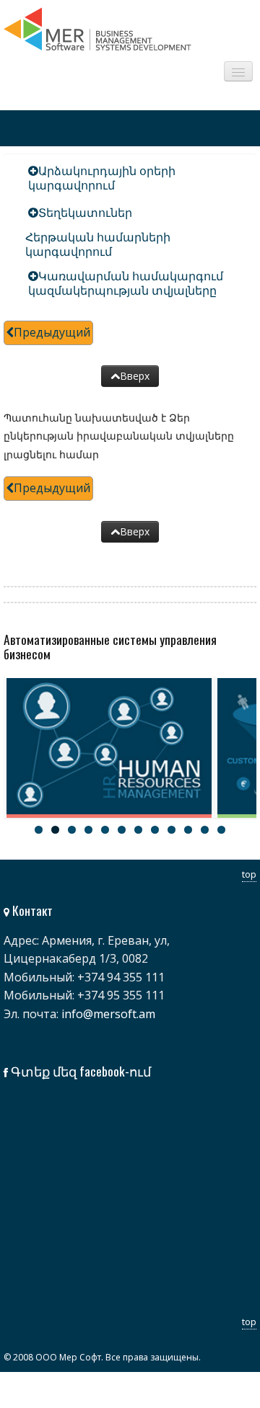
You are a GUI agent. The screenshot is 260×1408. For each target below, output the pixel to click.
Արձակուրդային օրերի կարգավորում (102, 178)
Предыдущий (52, 332)
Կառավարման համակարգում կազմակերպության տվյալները (125, 283)
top (249, 874)
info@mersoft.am (108, 1014)
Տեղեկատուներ (85, 212)
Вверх (135, 376)
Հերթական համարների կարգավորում (97, 244)
